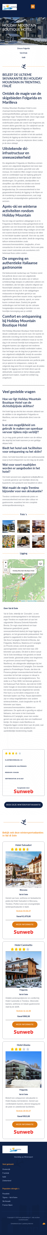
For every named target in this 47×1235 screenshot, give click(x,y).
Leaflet (23, 601)
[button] (33, 7)
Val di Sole (13, 608)
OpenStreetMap (32, 601)
